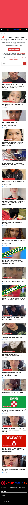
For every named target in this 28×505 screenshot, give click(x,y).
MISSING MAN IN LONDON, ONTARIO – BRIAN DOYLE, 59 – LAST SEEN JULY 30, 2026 (13, 318)
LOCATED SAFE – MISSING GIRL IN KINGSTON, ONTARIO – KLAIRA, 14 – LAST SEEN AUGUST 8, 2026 (13, 299)
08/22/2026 (5, 166)
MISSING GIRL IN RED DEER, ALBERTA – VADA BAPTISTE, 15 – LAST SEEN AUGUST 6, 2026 (13, 280)
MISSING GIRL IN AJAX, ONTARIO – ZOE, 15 (12, 392)
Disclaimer (8, 494)
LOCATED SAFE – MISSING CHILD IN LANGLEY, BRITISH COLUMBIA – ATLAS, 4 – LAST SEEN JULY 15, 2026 (14, 410)
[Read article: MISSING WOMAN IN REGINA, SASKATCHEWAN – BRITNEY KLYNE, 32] (14, 347)
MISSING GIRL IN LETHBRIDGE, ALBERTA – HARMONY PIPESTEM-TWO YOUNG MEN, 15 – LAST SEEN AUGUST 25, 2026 (13, 86)
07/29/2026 (5, 377)
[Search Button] (26, 30)
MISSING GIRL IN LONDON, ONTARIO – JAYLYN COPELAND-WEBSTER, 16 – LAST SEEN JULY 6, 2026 (13, 469)
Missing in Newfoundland (9, 159)
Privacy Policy (14, 494)
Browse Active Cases (14, 49)
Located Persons (7, 257)
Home (2, 33)
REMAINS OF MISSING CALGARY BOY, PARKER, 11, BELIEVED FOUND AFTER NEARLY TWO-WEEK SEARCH (12, 374)
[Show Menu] (1, 30)
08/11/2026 (5, 283)
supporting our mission (14, 59)
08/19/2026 (5, 205)
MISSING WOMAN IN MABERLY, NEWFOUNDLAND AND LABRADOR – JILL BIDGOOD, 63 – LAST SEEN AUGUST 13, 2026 (13, 163)
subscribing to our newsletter (18, 57)
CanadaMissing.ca (21, 53)
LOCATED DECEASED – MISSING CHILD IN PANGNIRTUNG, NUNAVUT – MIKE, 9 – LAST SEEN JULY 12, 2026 (13, 450)
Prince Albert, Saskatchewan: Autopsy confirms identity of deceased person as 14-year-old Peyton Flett (13, 222)
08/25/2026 (5, 127)
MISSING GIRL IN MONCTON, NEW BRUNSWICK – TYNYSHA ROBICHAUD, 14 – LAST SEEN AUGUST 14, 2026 (14, 242)
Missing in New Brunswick (9, 198)
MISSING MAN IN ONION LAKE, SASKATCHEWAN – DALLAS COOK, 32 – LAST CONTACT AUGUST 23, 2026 (13, 124)
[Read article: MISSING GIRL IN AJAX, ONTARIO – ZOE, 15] (14, 385)
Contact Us (3, 495)
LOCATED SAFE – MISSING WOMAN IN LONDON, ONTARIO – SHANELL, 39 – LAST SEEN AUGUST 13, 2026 (12, 262)
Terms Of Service (22, 494)
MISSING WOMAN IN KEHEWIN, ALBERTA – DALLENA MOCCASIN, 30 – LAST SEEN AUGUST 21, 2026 (12, 143)
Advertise (3, 494)
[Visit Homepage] (14, 30)
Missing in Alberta (7, 82)
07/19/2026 (5, 413)
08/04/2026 (5, 357)
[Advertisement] (14, 14)
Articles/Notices (7, 218)
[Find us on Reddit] (8, 501)
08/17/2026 (5, 245)
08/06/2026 (5, 321)
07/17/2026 (5, 433)
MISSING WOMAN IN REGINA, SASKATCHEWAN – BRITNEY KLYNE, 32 (12, 354)
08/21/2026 (5, 186)
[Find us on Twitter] (2, 501)
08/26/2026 (5, 89)
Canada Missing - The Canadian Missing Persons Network (13, 488)
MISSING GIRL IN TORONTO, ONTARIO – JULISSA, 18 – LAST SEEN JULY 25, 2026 (12, 336)
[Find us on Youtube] (6, 501)
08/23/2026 (5, 146)
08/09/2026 (5, 302)
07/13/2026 (5, 472)
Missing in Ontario (7, 101)
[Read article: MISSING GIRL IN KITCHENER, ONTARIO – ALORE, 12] (14, 97)
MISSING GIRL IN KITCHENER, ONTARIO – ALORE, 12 (12, 105)
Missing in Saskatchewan (9, 120)
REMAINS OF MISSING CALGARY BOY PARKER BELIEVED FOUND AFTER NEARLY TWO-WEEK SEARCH (14, 430)
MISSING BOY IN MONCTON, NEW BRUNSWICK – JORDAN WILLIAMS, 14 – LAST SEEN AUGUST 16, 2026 (13, 202)
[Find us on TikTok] (4, 501)
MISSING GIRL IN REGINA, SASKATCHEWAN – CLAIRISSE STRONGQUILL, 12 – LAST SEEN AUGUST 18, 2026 (13, 183)
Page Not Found (7, 33)
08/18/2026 (5, 225)
